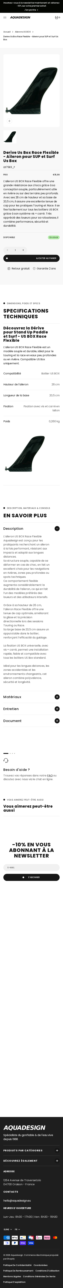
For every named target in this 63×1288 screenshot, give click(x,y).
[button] (5, 18)
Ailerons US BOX (23, 31)
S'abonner (34, 877)
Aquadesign (17, 1255)
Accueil (7, 31)
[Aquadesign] (20, 17)
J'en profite (30, 9)
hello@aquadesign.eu (17, 1201)
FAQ (50, 775)
